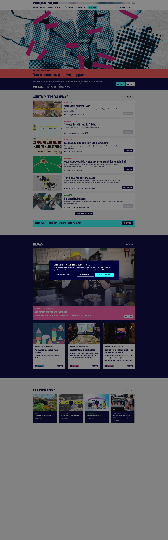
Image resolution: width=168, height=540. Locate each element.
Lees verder (106, 270)
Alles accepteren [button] (105, 274)
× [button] (116, 262)
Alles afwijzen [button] (85, 274)
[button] (61, 274)
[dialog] (84, 270)
